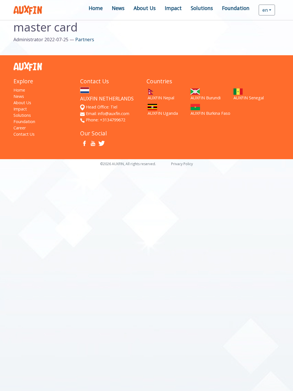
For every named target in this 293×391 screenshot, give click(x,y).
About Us (145, 8)
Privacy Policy (182, 163)
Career (19, 128)
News (118, 8)
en (265, 10)
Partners (84, 39)
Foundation (236, 8)
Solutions (202, 8)
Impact (173, 8)
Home (96, 8)
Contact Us (24, 134)
